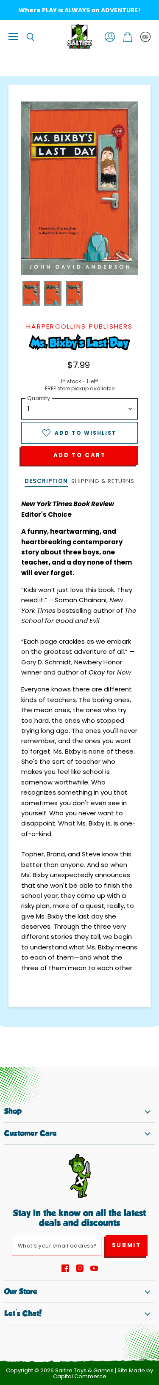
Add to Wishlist (86, 432)
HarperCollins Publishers (79, 326)
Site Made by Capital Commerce (103, 1373)
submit (126, 1245)
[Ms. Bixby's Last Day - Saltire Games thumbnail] (31, 293)
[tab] (46, 482)
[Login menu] (145, 36)
